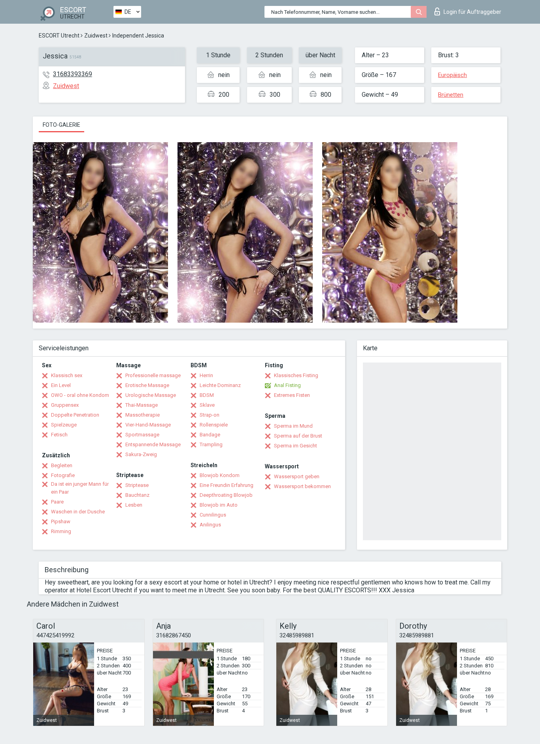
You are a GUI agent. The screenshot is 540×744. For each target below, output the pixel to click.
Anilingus (210, 525)
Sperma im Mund (293, 426)
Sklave (207, 405)
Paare (57, 502)
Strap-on (209, 415)
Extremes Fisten (292, 395)
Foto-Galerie (61, 125)
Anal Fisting (287, 385)
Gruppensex (65, 405)
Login (472, 12)
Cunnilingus (213, 515)
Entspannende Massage (153, 444)
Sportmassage (142, 435)
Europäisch (452, 75)
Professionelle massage (153, 375)
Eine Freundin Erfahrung (226, 485)
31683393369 (72, 74)
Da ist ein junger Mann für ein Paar (80, 488)
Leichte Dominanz (220, 385)
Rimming (61, 531)
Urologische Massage (150, 395)
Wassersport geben (296, 476)
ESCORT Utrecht (59, 35)
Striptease (137, 485)
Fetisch (59, 435)
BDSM (207, 395)
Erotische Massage (147, 385)
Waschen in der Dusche (78, 512)
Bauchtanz (137, 495)
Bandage (210, 435)
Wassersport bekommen (302, 486)
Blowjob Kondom (220, 475)
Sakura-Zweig (141, 454)
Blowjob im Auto (219, 505)
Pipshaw (60, 521)
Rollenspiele (214, 425)
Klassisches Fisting (296, 375)
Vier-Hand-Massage (148, 425)
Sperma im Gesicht (295, 446)
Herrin (206, 375)
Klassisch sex (66, 375)
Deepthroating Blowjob (226, 495)
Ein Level (61, 385)
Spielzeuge (64, 425)
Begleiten (61, 465)
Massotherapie (142, 415)
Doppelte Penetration (75, 415)
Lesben (133, 505)
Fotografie (63, 475)
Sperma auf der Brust (298, 436)
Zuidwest (96, 35)
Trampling (211, 444)
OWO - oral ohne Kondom (80, 395)
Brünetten (450, 94)
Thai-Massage (141, 405)
